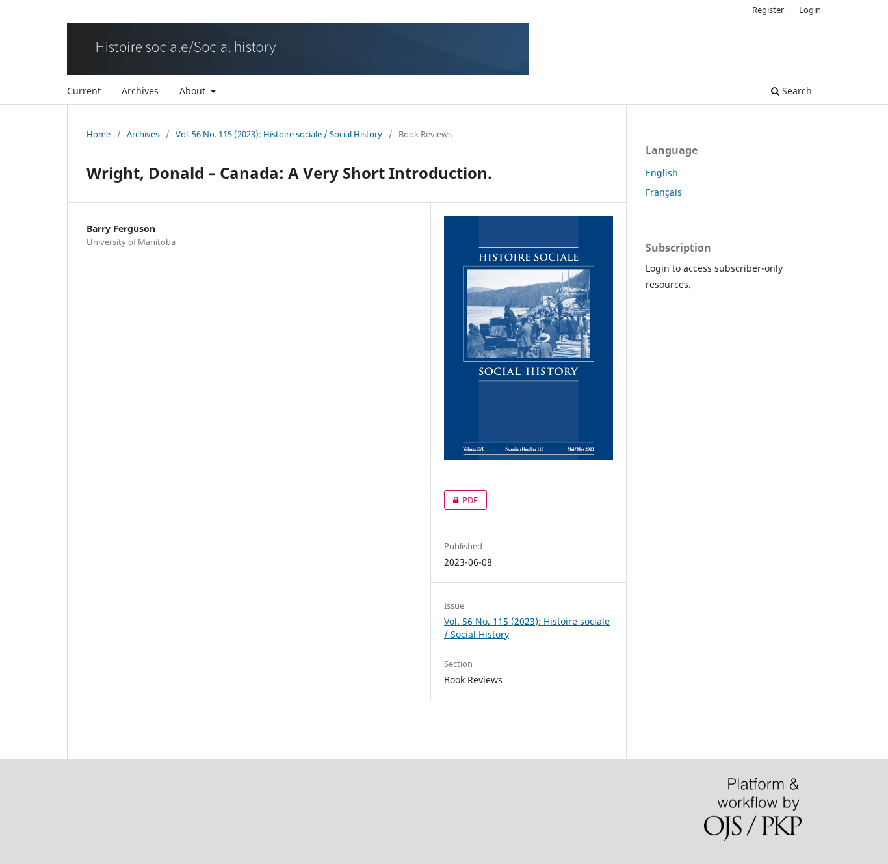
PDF (461, 500)
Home (98, 134)
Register (768, 10)
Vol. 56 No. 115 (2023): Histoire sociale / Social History (279, 134)
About (193, 91)
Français (664, 192)
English (662, 172)
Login (810, 10)
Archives (140, 91)
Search (795, 91)
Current (84, 91)
